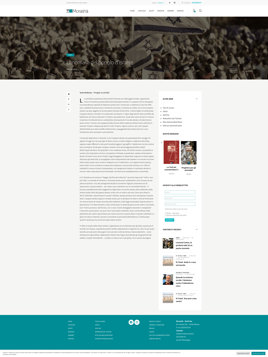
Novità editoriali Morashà (176, 215)
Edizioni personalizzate (172, 125)
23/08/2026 (185, 238)
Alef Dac (166, 115)
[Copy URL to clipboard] (68, 109)
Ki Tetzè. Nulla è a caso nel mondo (186, 263)
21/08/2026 (179, 274)
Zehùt (165, 111)
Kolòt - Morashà (172, 213)
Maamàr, (179, 273)
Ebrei (70, 55)
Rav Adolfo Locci (186, 295)
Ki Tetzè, (179, 256)
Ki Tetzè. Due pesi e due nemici (186, 300)
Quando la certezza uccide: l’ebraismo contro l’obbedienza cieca (184, 281)
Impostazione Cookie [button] (243, 353)
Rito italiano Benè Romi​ (172, 122)
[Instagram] (137, 322)
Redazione (180, 239)
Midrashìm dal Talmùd (172, 118)
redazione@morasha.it (185, 333)
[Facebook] (131, 322)
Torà (184, 256)
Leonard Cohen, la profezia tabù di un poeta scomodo (184, 245)
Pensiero (185, 273)
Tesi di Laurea (168, 107)
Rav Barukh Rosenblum (182, 258)
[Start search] (200, 10)
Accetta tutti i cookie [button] (258, 353)
